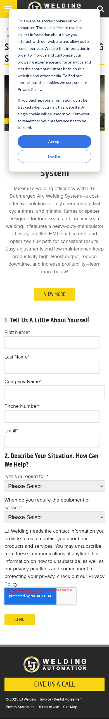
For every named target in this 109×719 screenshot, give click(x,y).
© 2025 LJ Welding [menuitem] (21, 699)
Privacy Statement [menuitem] (20, 707)
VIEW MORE (54, 294)
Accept (54, 141)
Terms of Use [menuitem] (49, 707)
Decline (54, 156)
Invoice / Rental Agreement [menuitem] (61, 699)
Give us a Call (54, 684)
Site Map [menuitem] (70, 707)
